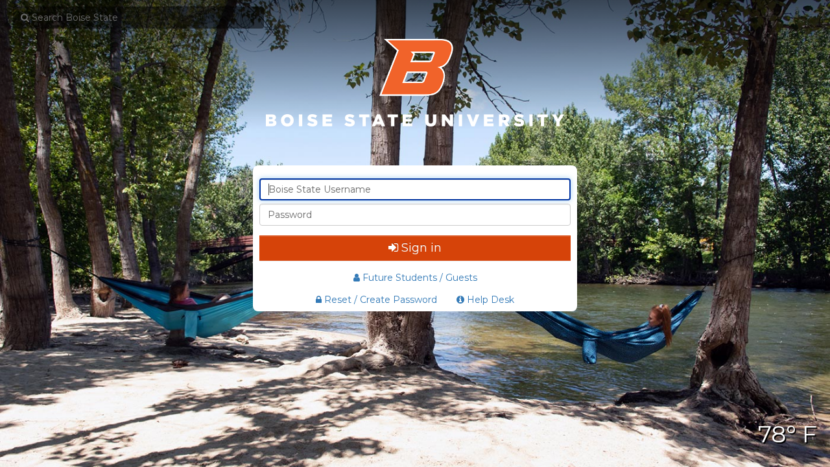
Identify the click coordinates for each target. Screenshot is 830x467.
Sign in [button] (421, 248)
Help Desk (489, 299)
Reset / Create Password (379, 299)
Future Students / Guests (419, 277)
